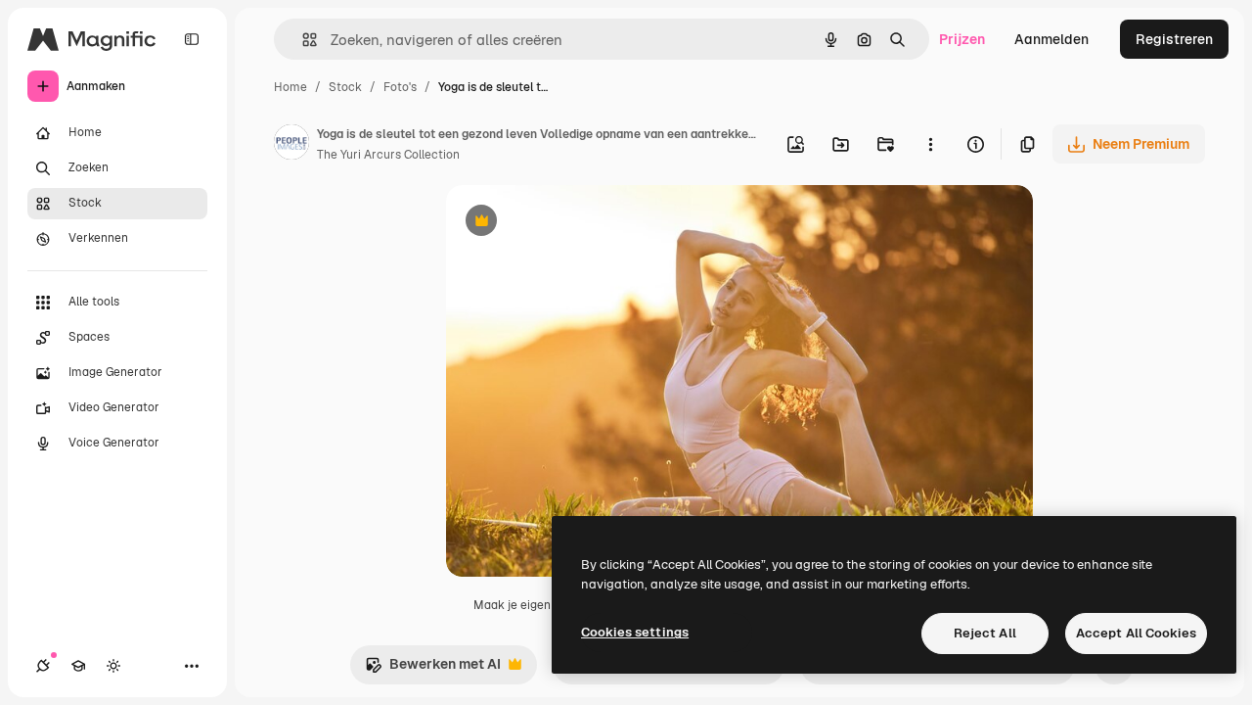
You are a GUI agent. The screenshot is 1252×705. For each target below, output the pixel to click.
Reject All (985, 633)
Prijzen (962, 39)
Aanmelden (1051, 39)
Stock (345, 87)
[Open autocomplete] (302, 39)
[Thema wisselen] (113, 666)
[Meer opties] (930, 144)
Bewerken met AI (433, 669)
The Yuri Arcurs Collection (388, 155)
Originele (574, 222)
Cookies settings (635, 632)
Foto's (400, 87)
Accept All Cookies (1136, 633)
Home (290, 87)
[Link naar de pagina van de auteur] (291, 144)
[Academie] (78, 666)
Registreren (1174, 39)
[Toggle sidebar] (191, 39)
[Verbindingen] (43, 666)
